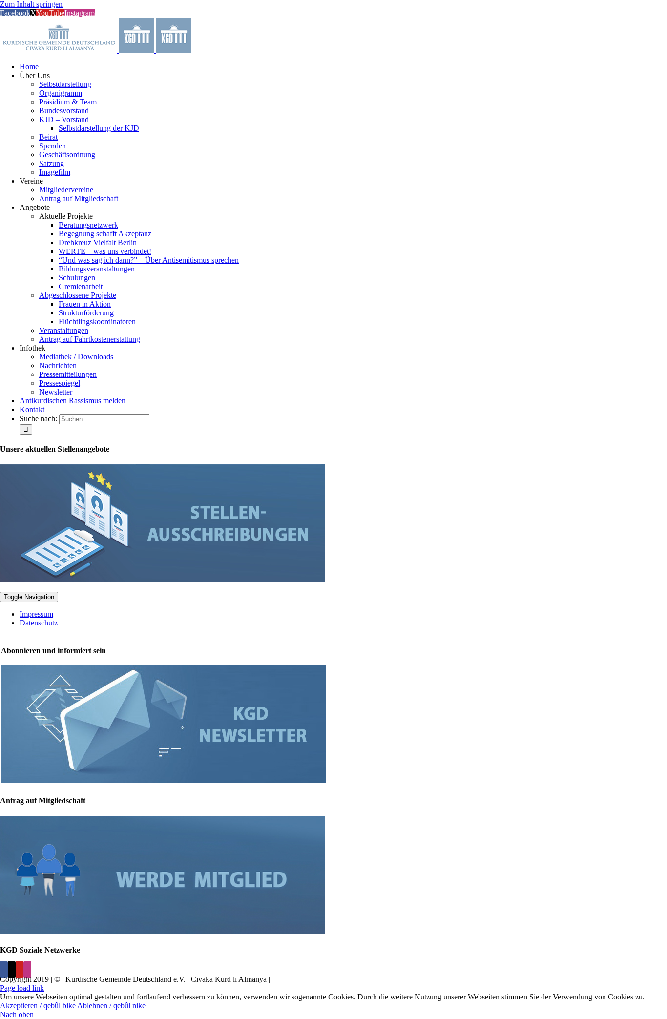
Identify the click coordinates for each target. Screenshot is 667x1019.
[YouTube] (19, 969)
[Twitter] (12, 969)
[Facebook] (4, 969)
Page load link (22, 988)
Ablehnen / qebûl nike (111, 1005)
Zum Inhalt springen (31, 4)
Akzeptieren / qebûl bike (38, 1005)
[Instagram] (27, 969)
